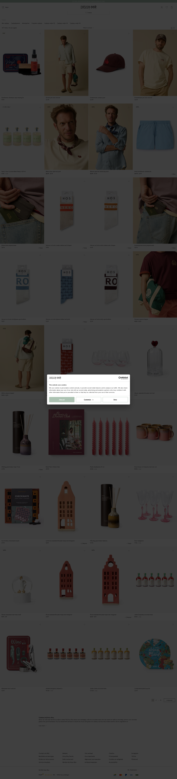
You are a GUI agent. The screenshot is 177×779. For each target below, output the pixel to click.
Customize (87, 399)
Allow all (62, 399)
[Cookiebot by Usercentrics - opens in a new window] (120, 378)
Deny (115, 399)
